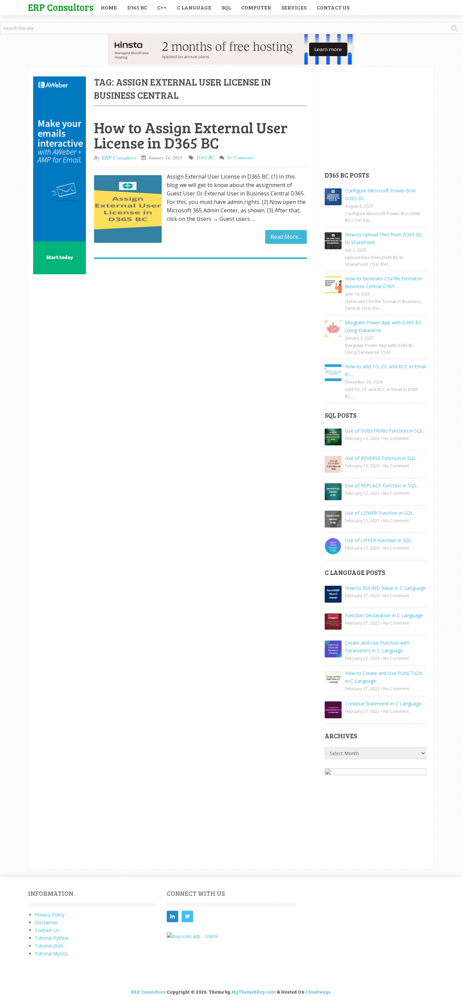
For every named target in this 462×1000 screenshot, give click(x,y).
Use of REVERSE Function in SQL (380, 458)
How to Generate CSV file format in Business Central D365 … (383, 282)
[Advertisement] (375, 118)
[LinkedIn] (172, 916)
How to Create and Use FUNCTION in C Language (383, 677)
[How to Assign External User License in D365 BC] (128, 209)
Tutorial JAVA (49, 946)
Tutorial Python (52, 938)
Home (109, 7)
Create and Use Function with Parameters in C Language (377, 646)
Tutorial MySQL (52, 953)
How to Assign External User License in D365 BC (190, 135)
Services (293, 7)
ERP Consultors (60, 7)
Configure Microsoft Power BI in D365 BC (380, 194)
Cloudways (318, 992)
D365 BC (137, 7)
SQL (226, 7)
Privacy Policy (50, 914)
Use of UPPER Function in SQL (378, 540)
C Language (194, 7)
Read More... (286, 236)
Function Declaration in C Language (384, 615)
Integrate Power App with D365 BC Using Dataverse (383, 326)
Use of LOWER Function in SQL (379, 513)
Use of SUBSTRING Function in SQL (384, 430)
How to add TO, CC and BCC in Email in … (385, 370)
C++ (162, 7)
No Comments (240, 157)
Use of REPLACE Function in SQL (381, 485)
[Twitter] (187, 916)
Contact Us (333, 7)
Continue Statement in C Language (383, 703)
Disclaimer (46, 922)
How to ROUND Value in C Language (385, 588)
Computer (256, 7)
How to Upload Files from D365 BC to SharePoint (383, 238)
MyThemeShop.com (253, 992)
